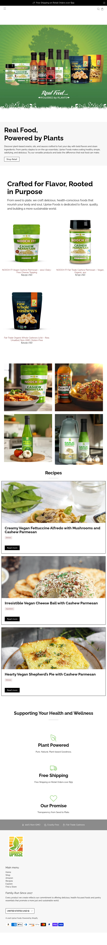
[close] (104, 3)
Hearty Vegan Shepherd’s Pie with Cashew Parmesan (50, 674)
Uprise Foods (16, 918)
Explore (9, 884)
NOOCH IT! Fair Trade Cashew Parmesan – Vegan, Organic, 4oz (80, 271)
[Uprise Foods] (16, 846)
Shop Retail (11, 159)
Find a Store (11, 887)
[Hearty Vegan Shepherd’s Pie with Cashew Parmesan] (53, 648)
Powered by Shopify (30, 918)
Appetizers (9, 609)
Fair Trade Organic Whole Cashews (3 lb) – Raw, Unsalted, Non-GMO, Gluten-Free (26, 339)
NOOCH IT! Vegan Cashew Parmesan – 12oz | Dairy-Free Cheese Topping (26, 271)
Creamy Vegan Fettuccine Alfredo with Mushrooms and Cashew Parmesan (52, 530)
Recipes (53, 472)
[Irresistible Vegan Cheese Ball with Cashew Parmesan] (53, 577)
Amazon (9, 878)
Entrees (8, 538)
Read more (12, 547)
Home (8, 872)
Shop (8, 875)
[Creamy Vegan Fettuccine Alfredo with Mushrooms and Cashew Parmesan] (53, 502)
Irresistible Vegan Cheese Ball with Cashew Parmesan (51, 603)
